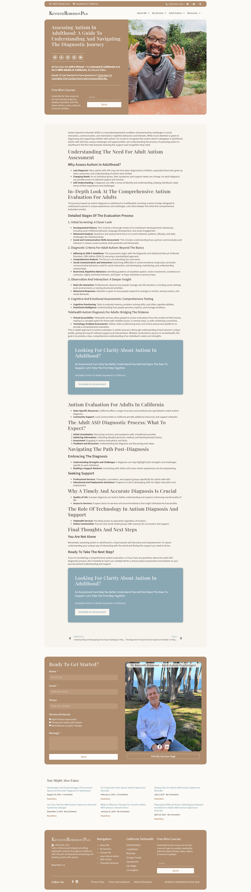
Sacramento (132, 861)
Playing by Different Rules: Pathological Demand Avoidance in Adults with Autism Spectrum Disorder (178, 807)
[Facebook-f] (72, 881)
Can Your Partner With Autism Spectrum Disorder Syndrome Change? (72, 806)
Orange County (133, 857)
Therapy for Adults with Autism (66, 722)
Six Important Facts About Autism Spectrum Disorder (123, 789)
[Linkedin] (76, 881)
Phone (53, 700)
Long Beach (132, 849)
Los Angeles (132, 870)
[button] (200, 4)
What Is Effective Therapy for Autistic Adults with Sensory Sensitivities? (123, 806)
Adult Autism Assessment (64, 719)
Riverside (130, 853)
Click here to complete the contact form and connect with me (82, 77)
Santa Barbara (133, 845)
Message (54, 733)
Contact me (120, 561)
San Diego (131, 866)
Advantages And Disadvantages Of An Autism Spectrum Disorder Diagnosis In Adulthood (69, 789)
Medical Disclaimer (143, 881)
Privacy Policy (97, 881)
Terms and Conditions (119, 881)
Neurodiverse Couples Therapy (66, 725)
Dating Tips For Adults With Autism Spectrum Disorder (177, 789)
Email (52, 686)
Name (53, 671)
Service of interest (59, 714)
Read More (52, 798)
